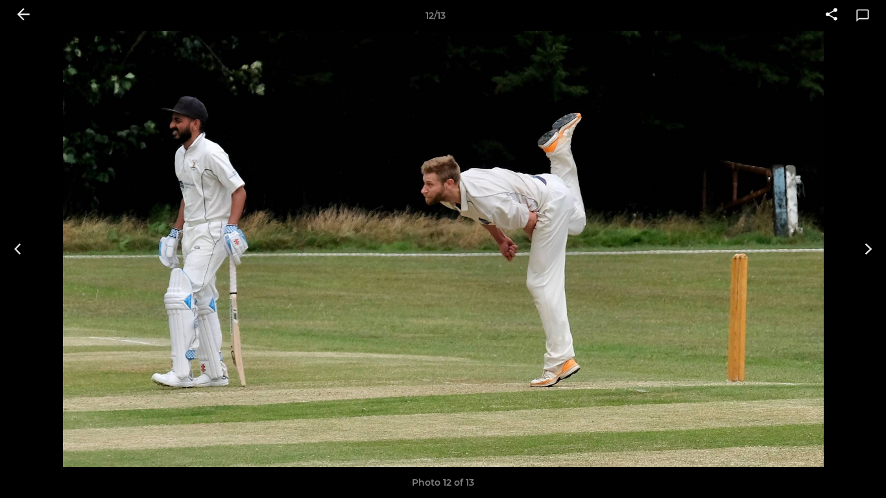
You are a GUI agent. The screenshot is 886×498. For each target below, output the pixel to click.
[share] (831, 15)
